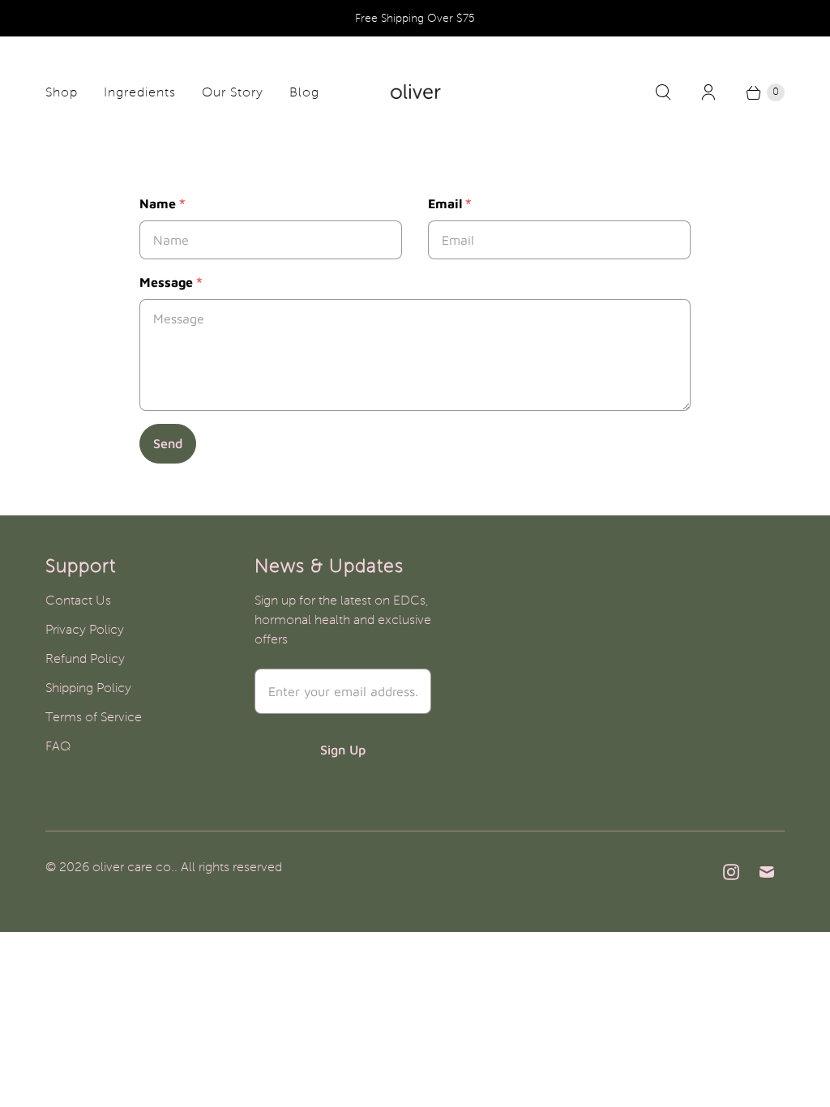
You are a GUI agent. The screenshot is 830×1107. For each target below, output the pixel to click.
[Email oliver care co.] (767, 872)
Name (162, 203)
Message (171, 282)
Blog (304, 92)
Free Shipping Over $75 (415, 18)
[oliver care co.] (415, 92)
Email (450, 203)
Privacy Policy (84, 629)
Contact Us (78, 600)
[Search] (663, 92)
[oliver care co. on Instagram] (731, 872)
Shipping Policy (88, 688)
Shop (61, 92)
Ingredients (140, 92)
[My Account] (708, 92)
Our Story (232, 92)
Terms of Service (93, 717)
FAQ (58, 746)
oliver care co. (133, 867)
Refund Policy (85, 659)
